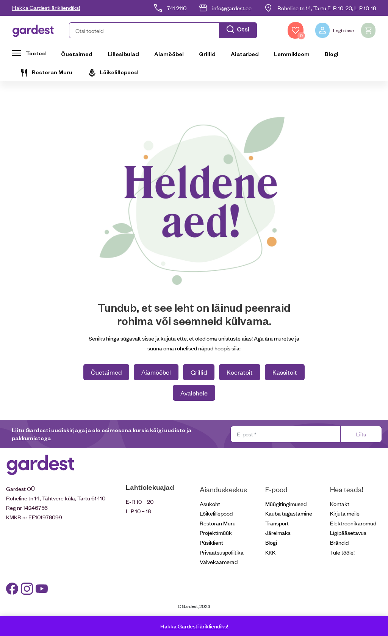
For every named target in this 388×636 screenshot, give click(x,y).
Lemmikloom (292, 53)
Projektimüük (216, 532)
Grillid (207, 53)
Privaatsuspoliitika (222, 552)
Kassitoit (284, 372)
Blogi (331, 53)
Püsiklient (211, 542)
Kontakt (339, 504)
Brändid (339, 542)
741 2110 (176, 8)
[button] (163, 30)
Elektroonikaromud (353, 523)
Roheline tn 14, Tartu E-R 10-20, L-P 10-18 (326, 8)
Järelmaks (278, 532)
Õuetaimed (76, 53)
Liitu (361, 434)
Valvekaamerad (219, 562)
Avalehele (194, 393)
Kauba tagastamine (288, 513)
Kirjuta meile (345, 513)
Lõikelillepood (119, 72)
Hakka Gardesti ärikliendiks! (46, 7)
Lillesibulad (123, 53)
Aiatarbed (245, 53)
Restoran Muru (52, 72)
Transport (277, 523)
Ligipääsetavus (348, 532)
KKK (270, 552)
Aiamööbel (169, 53)
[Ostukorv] (368, 30)
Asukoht (210, 504)
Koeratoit (240, 372)
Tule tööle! (342, 552)
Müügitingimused (286, 504)
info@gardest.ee (232, 8)
